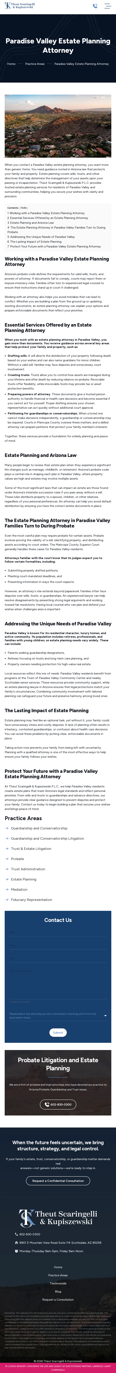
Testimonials (58, 1283)
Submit (58, 1032)
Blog (58, 1291)
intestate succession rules (43, 492)
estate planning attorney (70, 165)
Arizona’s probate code (20, 274)
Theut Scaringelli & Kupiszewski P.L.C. (64, 183)
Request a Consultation (58, 1299)
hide (24, 207)
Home (11, 64)
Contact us (28, 804)
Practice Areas (35, 64)
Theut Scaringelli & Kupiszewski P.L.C (33, 786)
